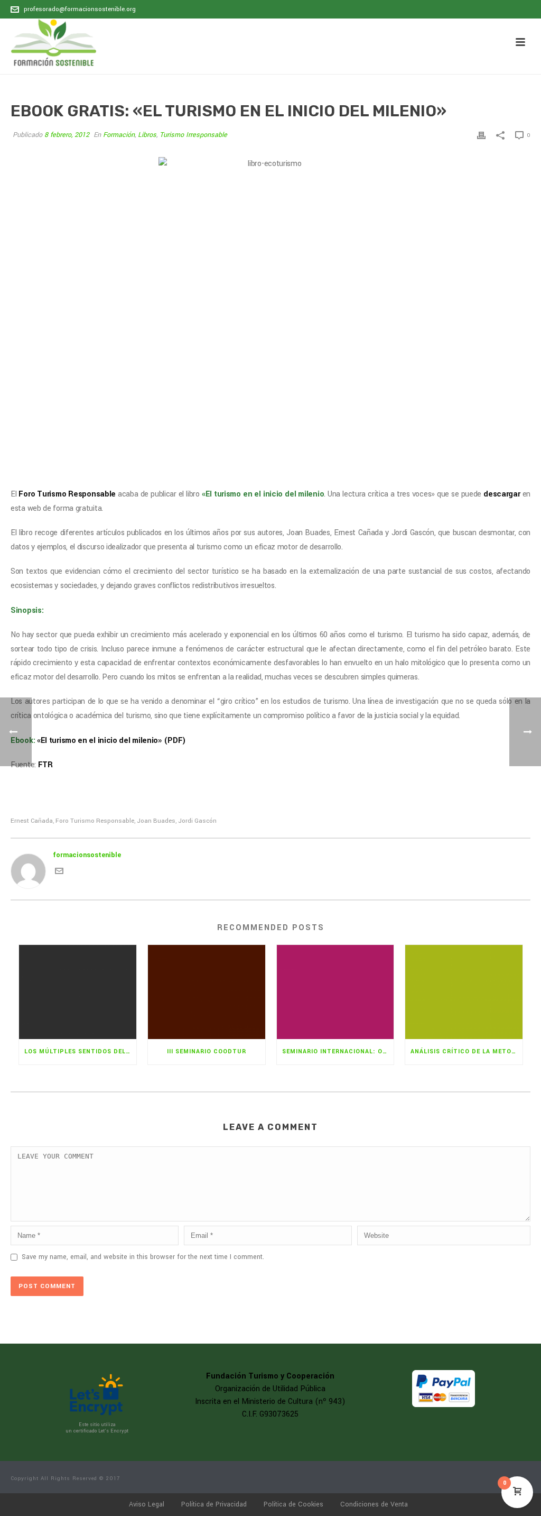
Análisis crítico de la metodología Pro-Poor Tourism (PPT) (467, 1051)
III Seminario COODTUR (206, 1051)
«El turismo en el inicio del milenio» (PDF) (111, 740)
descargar (502, 494)
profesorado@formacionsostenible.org (80, 9)
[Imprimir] (481, 135)
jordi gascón (197, 820)
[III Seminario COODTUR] (206, 992)
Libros (147, 135)
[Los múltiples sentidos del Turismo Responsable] (77, 992)
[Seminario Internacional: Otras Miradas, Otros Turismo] (335, 992)
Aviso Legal (146, 1504)
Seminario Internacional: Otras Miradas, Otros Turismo (338, 1051)
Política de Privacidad (214, 1504)
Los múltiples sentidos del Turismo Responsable (80, 1051)
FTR (45, 764)
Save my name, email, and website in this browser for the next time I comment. (143, 1257)
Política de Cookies (293, 1504)
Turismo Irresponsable (193, 135)
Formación (119, 135)
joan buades (156, 820)
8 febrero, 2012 (66, 135)
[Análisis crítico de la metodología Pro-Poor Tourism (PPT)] (464, 992)
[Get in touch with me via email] (59, 873)
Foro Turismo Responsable (67, 494)
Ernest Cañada (32, 820)
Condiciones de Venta (374, 1504)
